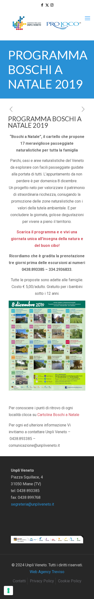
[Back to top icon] (84, 589)
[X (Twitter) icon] (47, 5)
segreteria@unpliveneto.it (32, 504)
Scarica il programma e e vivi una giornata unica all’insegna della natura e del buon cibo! (47, 239)
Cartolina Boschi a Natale (58, 414)
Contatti (19, 581)
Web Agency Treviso (47, 571)
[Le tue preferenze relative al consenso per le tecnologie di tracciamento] (8, 590)
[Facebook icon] (42, 5)
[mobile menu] (87, 18)
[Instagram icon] (52, 5)
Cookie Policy (69, 581)
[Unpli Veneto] (47, 23)
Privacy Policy (42, 581)
